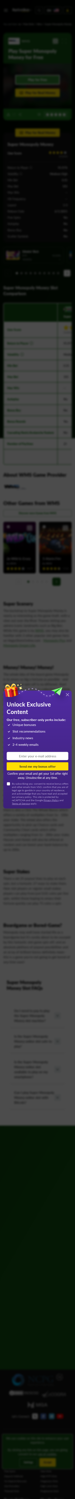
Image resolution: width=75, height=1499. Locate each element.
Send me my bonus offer (37, 766)
